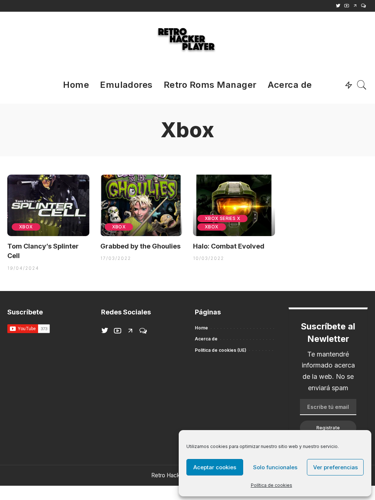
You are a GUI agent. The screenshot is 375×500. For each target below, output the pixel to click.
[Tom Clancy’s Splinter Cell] (48, 205)
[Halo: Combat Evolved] (234, 205)
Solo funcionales (275, 467)
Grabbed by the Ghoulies (140, 246)
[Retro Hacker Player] (187, 39)
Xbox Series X (222, 218)
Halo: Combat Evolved (228, 246)
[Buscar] (362, 85)
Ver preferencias (335, 467)
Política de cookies (271, 485)
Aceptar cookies (214, 467)
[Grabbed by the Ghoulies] (141, 205)
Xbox (26, 227)
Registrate (328, 427)
